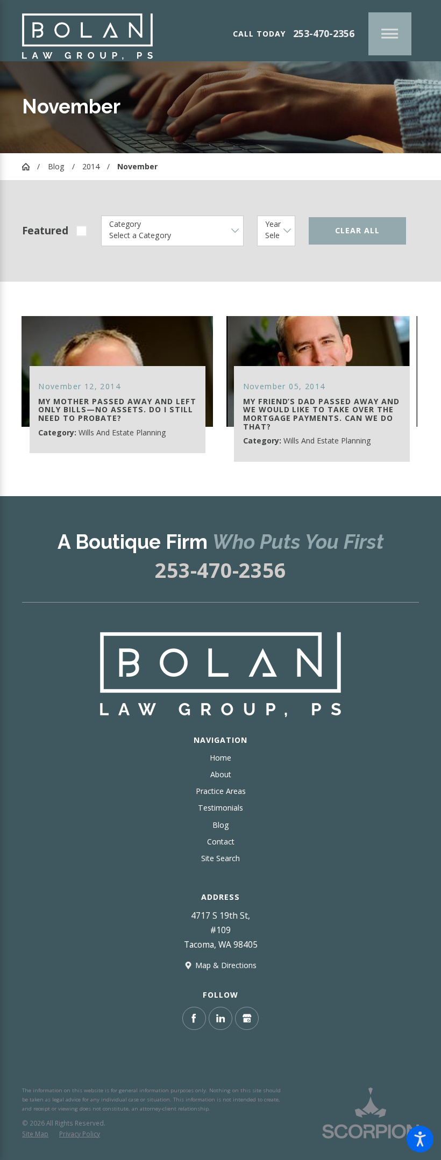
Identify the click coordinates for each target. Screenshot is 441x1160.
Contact (220, 841)
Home (220, 758)
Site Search (220, 858)
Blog (56, 166)
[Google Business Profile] (247, 1018)
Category (125, 224)
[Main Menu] (389, 33)
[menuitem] (220, 757)
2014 (90, 166)
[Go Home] (29, 166)
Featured (45, 231)
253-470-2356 (323, 33)
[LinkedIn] (220, 1018)
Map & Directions (226, 965)
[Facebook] (194, 1018)
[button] (420, 1139)
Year (273, 224)
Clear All (357, 230)
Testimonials (220, 808)
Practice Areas (221, 791)
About (220, 774)
